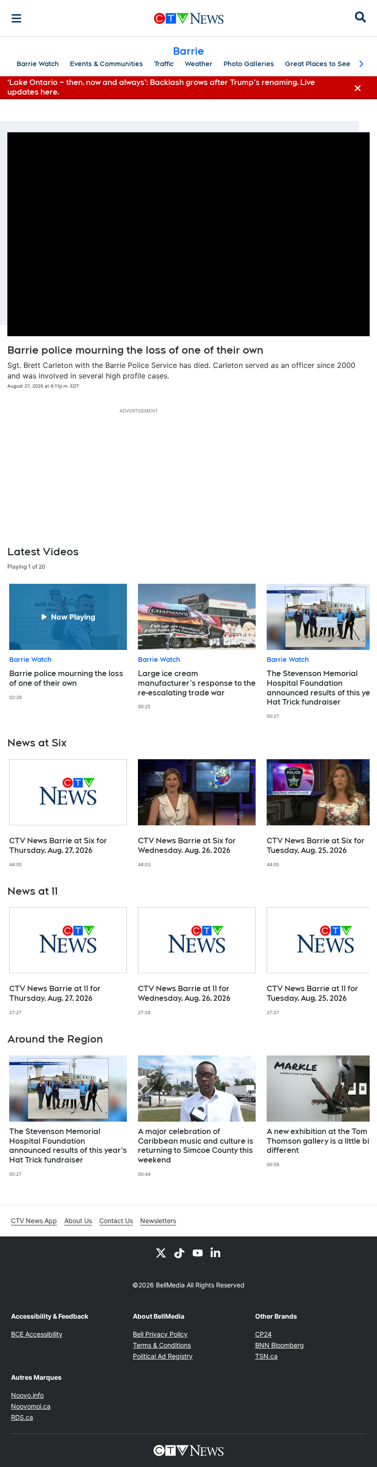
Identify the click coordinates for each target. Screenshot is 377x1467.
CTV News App (34, 1220)
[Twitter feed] (160, 1252)
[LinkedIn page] (216, 1252)
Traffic (164, 64)
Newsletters (158, 1220)
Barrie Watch (38, 64)
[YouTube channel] (197, 1252)
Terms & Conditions (162, 1345)
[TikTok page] (179, 1252)
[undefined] (68, 642)
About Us (78, 1220)
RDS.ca (22, 1417)
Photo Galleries (248, 64)
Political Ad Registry (163, 1356)
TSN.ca (266, 1356)
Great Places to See (317, 64)
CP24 (263, 1334)
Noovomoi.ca (31, 1406)
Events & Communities (106, 64)
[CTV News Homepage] (188, 18)
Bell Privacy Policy (160, 1334)
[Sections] (16, 18)
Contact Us (116, 1220)
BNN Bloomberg (279, 1345)
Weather (198, 64)
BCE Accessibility (37, 1334)
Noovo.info (27, 1395)
